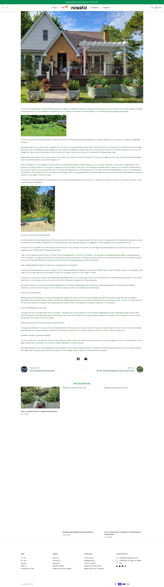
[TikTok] (125, 566)
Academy (95, 7)
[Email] (86, 359)
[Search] (3, 7)
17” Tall (23, 558)
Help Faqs (56, 563)
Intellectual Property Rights (62, 569)
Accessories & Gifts (27, 569)
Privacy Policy (89, 558)
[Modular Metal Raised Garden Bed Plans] (82, 458)
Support (106, 7)
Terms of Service (90, 563)
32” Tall (23, 561)
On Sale (23, 563)
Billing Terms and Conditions (94, 569)
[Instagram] (119, 566)
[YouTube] (122, 566)
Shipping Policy (89, 561)
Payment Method (58, 566)
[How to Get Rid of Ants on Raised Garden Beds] (40, 398)
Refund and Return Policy (93, 566)
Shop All (23, 566)
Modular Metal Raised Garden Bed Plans (78, 532)
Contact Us (56, 561)
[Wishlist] (152, 8)
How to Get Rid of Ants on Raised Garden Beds (39, 411)
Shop (55, 7)
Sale (64, 7)
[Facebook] (78, 359)
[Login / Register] (7, 7)
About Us (56, 558)
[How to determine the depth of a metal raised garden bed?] (123, 458)
